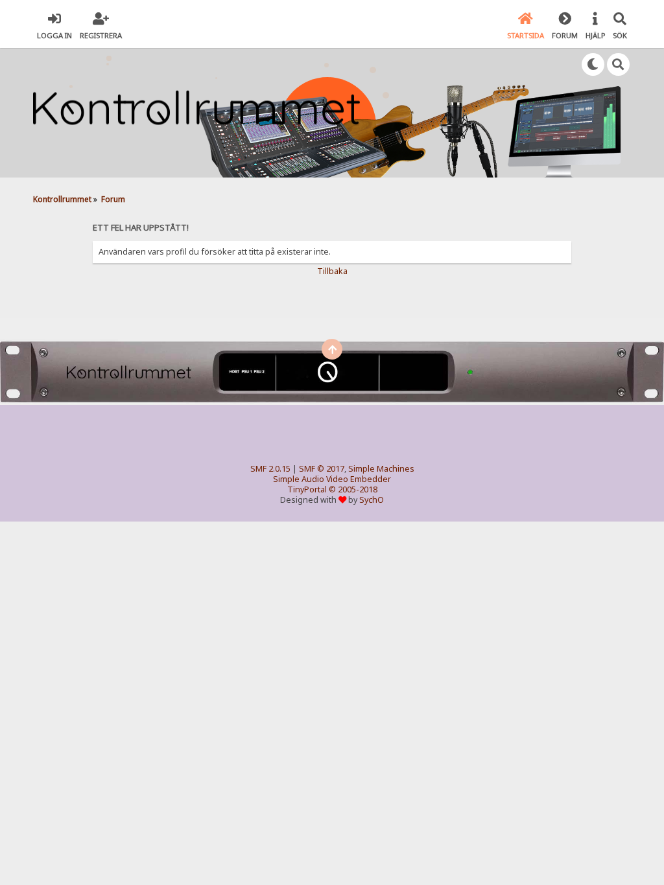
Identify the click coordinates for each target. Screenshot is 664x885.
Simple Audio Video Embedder (332, 479)
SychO (371, 499)
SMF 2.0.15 (270, 468)
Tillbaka (332, 271)
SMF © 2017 (321, 468)
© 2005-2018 (353, 489)
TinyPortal (307, 489)
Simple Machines (381, 468)
